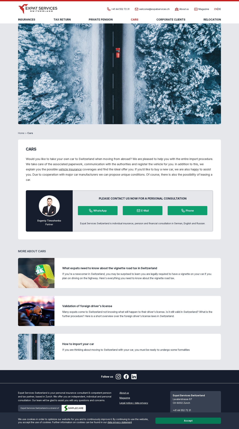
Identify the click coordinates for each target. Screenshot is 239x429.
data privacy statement (119, 422)
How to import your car (78, 344)
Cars (134, 19)
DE (219, 9)
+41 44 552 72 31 (120, 9)
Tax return (62, 19)
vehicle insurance (70, 169)
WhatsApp (100, 210)
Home (21, 133)
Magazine (204, 9)
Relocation (212, 19)
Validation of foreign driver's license (87, 306)
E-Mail (145, 210)
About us (184, 9)
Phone (190, 210)
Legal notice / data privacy (134, 402)
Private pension (101, 19)
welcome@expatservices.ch (154, 9)
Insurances (26, 19)
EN (215, 9)
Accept (188, 420)
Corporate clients (170, 19)
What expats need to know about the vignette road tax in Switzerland (109, 268)
